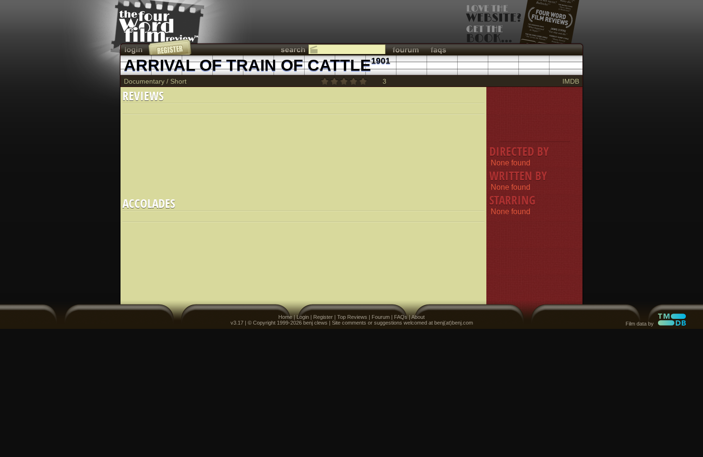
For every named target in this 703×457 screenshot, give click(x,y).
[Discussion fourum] (405, 49)
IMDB (570, 81)
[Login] (134, 49)
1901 (380, 60)
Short (178, 81)
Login (303, 317)
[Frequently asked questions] (438, 49)
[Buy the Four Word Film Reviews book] (523, 29)
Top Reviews (352, 317)
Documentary (144, 81)
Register (323, 317)
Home (285, 317)
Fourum (381, 317)
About (418, 317)
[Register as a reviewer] (170, 47)
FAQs (400, 317)
